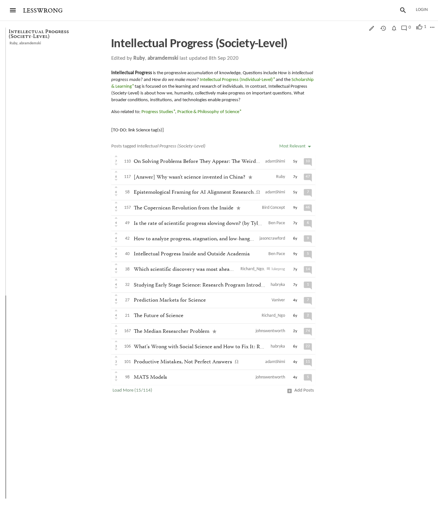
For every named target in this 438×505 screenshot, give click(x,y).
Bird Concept (273, 207)
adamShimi (275, 161)
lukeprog (278, 269)
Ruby (13, 43)
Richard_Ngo (252, 269)
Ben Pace (276, 223)
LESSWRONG (43, 11)
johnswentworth (270, 331)
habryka (278, 284)
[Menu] (13, 10)
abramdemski (30, 43)
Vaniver (278, 300)
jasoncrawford (272, 238)
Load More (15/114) (132, 390)
